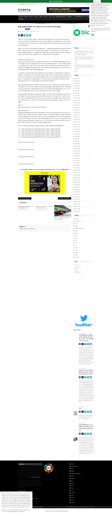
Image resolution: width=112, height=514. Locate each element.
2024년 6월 (77, 134)
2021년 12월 (77, 203)
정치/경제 (21, 16)
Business (77, 218)
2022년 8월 (77, 184)
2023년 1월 (77, 172)
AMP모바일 (21, 19)
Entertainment (78, 221)
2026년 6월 (77, 83)
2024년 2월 (77, 143)
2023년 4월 (77, 167)
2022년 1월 (77, 201)
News (76, 235)
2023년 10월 (77, 153)
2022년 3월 (77, 196)
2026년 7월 (77, 81)
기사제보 (29, 4)
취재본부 (89, 16)
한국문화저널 (24, 9)
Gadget (76, 225)
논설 (50, 16)
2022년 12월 (77, 175)
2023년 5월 (77, 165)
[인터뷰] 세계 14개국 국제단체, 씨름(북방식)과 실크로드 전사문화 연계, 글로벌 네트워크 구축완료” (84, 59)
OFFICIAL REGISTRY (79, 16)
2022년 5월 (77, 191)
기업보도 (41, 16)
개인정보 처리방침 (73, 506)
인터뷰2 (76, 252)
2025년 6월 (77, 109)
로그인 (29, 228)
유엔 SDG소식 (69, 16)
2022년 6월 (77, 189)
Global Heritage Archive (61, 16)
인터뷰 (53, 16)
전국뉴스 (46, 16)
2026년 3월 (77, 90)
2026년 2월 (77, 93)
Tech (76, 240)
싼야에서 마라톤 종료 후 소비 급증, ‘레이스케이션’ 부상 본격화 (62, 218)
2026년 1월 (77, 95)
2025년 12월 (77, 97)
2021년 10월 (77, 208)
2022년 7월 (77, 187)
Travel (76, 242)
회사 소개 (34, 4)
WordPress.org (78, 272)
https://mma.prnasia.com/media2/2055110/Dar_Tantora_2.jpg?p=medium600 (41, 131)
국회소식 (36, 16)
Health (76, 230)
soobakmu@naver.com (35, 477)
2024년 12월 (77, 119)
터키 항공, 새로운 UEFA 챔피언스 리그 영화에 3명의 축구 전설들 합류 (65, 198)
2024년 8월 (77, 129)
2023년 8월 (77, 158)
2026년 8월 (77, 78)
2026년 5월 (77, 85)
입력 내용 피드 (78, 267)
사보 (85, 16)
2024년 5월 (77, 136)
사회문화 (26, 16)
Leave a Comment (36, 31)
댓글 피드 (77, 269)
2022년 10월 (77, 179)
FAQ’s (76, 71)
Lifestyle (76, 233)
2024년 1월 (77, 146)
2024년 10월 (77, 124)
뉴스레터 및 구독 (86, 506)
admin (29, 31)
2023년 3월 (77, 170)
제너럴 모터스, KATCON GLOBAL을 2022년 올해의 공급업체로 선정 (25, 198)
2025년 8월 (77, 107)
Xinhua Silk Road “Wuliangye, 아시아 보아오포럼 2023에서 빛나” (26, 207)
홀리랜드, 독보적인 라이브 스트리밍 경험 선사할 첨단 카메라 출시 (44, 207)
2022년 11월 (77, 177)
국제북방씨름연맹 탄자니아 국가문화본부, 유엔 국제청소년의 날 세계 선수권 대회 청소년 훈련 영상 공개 (84, 67)
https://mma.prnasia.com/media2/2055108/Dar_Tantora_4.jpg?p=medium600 (41, 135)
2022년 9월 (77, 182)
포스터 (76, 62)
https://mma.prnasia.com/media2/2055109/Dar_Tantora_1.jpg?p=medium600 (41, 129)
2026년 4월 (77, 88)
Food (76, 223)
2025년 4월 (77, 112)
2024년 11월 (77, 122)
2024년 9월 (77, 126)
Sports (76, 238)
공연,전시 (31, 16)
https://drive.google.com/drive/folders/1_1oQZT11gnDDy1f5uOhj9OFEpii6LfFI (43, 125)
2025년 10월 (77, 102)
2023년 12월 (77, 148)
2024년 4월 (77, 138)
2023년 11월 (77, 150)
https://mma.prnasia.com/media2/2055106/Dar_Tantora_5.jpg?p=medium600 (41, 137)
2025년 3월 (77, 114)
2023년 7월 (77, 160)
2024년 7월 (77, 131)
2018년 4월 (77, 211)
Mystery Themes (46, 506)
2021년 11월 (77, 206)
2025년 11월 (77, 100)
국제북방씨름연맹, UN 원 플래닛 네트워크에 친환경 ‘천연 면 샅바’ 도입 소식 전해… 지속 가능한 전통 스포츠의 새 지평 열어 (84, 53)
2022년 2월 (77, 199)
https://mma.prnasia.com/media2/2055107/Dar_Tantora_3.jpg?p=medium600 (41, 133)
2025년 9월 (77, 105)
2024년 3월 (77, 141)
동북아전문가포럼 (21, 490)
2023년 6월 (77, 163)
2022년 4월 (77, 194)
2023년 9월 (77, 155)
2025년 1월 (77, 117)
